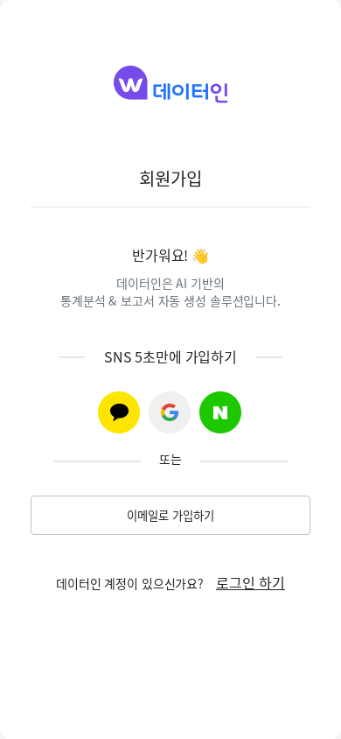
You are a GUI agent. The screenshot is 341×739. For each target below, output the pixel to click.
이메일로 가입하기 (170, 515)
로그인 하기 (250, 582)
